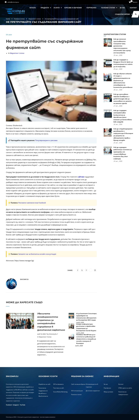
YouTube (22, 405)
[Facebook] (77, 270)
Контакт (133, 8)
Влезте (135, 2)
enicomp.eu (24, 279)
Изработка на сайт (44, 384)
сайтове (81, 177)
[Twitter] (82, 270)
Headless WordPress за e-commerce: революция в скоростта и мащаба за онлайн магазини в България (86, 339)
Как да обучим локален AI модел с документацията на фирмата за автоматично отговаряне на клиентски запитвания (122, 80)
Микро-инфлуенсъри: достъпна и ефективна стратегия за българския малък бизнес (86, 327)
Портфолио (91, 8)
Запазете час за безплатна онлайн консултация (37, 254)
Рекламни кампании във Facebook (32, 203)
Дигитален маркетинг (93, 391)
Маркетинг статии (35, 19)
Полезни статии (108, 8)
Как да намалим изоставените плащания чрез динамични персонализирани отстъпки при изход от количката (122, 46)
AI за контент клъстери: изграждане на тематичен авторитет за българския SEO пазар (86, 317)
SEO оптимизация (77, 391)
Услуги (57, 8)
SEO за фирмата (58, 384)
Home (8, 19)
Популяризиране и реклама (46, 140)
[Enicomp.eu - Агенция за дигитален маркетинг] (15, 11)
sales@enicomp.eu (13, 2)
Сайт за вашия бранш (78, 384)
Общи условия (108, 392)
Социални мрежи (122, 14)
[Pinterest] (86, 270)
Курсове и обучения (73, 8)
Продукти (45, 8)
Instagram (16, 405)
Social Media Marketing (60, 392)
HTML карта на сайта (125, 388)
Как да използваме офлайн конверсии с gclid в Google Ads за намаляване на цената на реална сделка (122, 98)
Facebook (9, 405)
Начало (32, 8)
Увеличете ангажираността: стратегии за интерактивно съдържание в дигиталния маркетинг (51, 321)
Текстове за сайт (58, 388)
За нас (122, 8)
